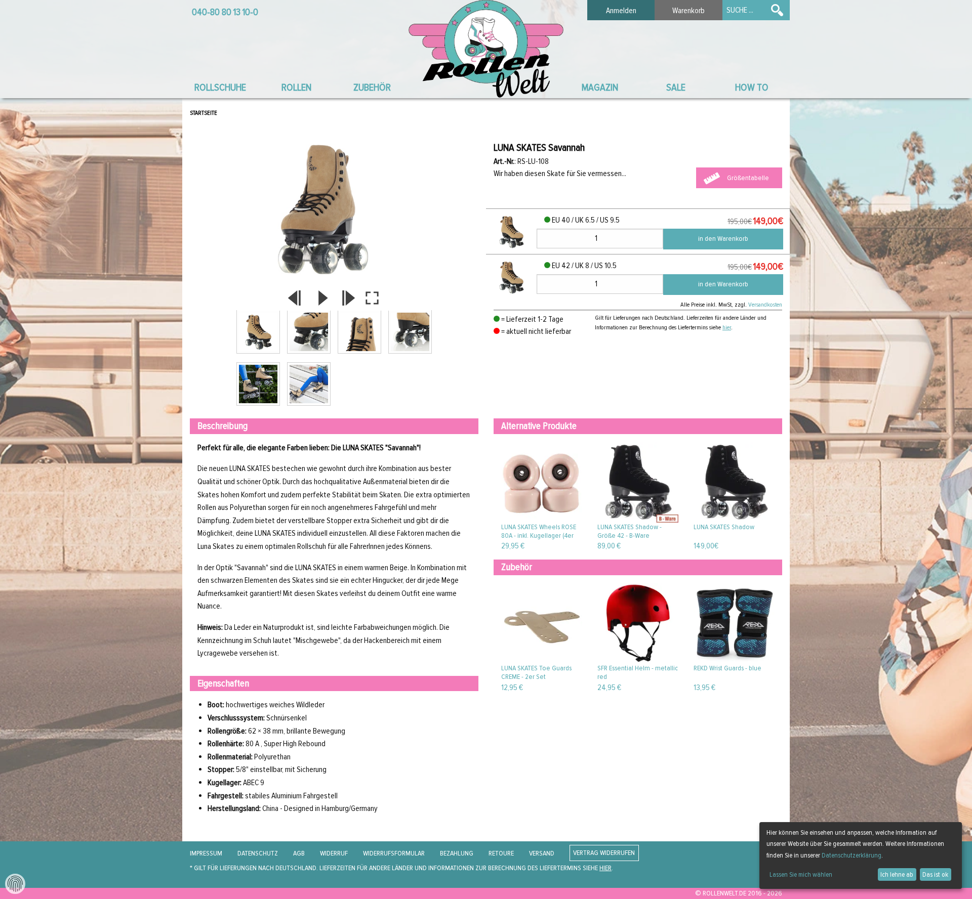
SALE (675, 87)
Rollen (296, 87)
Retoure (501, 853)
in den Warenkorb (723, 238)
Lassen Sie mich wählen (801, 874)
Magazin (600, 87)
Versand (541, 853)
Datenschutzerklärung (851, 855)
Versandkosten (765, 305)
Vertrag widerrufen (604, 853)
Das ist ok (935, 874)
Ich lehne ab (896, 874)
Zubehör (372, 87)
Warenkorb (688, 11)
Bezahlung (456, 853)
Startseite (203, 113)
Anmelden (621, 11)
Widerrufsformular (394, 853)
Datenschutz (257, 853)
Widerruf (334, 853)
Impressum (206, 853)
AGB (299, 853)
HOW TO (751, 87)
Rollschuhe (220, 87)
